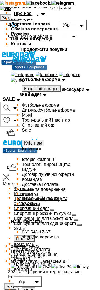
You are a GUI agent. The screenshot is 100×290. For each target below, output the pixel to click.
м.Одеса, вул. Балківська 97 (39, 261)
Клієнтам (33, 143)
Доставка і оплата (30, 23)
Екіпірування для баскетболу (43, 218)
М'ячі (27, 115)
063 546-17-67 (36, 232)
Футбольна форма (40, 105)
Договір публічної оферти (48, 174)
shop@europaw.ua (40, 236)
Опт (26, 209)
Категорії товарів (41, 88)
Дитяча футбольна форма (48, 110)
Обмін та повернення (34, 28)
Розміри (20, 33)
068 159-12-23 (25, 246)
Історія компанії (38, 159)
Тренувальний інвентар (46, 120)
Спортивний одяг (39, 125)
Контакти (21, 43)
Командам (22, 19)
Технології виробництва (46, 164)
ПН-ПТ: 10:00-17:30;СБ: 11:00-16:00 (31, 253)
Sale (26, 130)
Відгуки (29, 169)
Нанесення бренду (31, 38)
